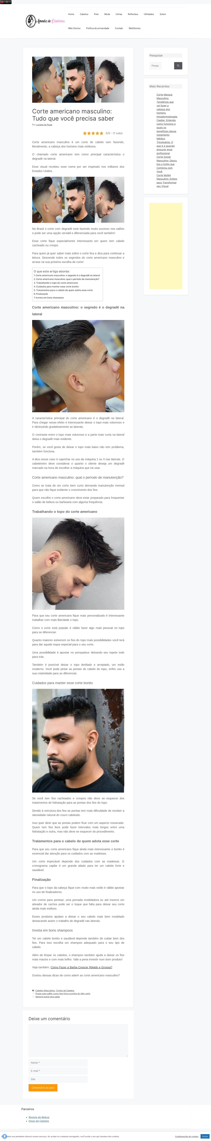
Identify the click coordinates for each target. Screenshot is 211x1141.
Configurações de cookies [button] (186, 1136)
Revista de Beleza (39, 1117)
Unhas (119, 14)
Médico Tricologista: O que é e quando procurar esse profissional (166, 146)
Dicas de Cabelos (39, 1121)
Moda (107, 14)
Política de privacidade (97, 28)
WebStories (135, 28)
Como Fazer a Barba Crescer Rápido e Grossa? (81, 967)
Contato (119, 28)
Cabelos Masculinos (45, 990)
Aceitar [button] (205, 1136)
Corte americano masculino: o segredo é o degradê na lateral (68, 275)
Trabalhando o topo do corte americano (57, 282)
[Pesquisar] (178, 65)
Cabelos (84, 14)
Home (71, 14)
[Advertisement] (165, 246)
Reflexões (133, 14)
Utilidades (149, 14)
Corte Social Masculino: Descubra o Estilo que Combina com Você (167, 164)
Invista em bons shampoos (50, 297)
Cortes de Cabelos (65, 990)
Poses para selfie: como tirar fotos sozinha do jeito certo (62, 993)
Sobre (163, 14)
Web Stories (74, 28)
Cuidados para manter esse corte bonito (57, 286)
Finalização (42, 294)
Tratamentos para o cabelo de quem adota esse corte (64, 290)
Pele (96, 14)
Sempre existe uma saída (47, 996)
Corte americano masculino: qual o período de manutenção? (67, 279)
